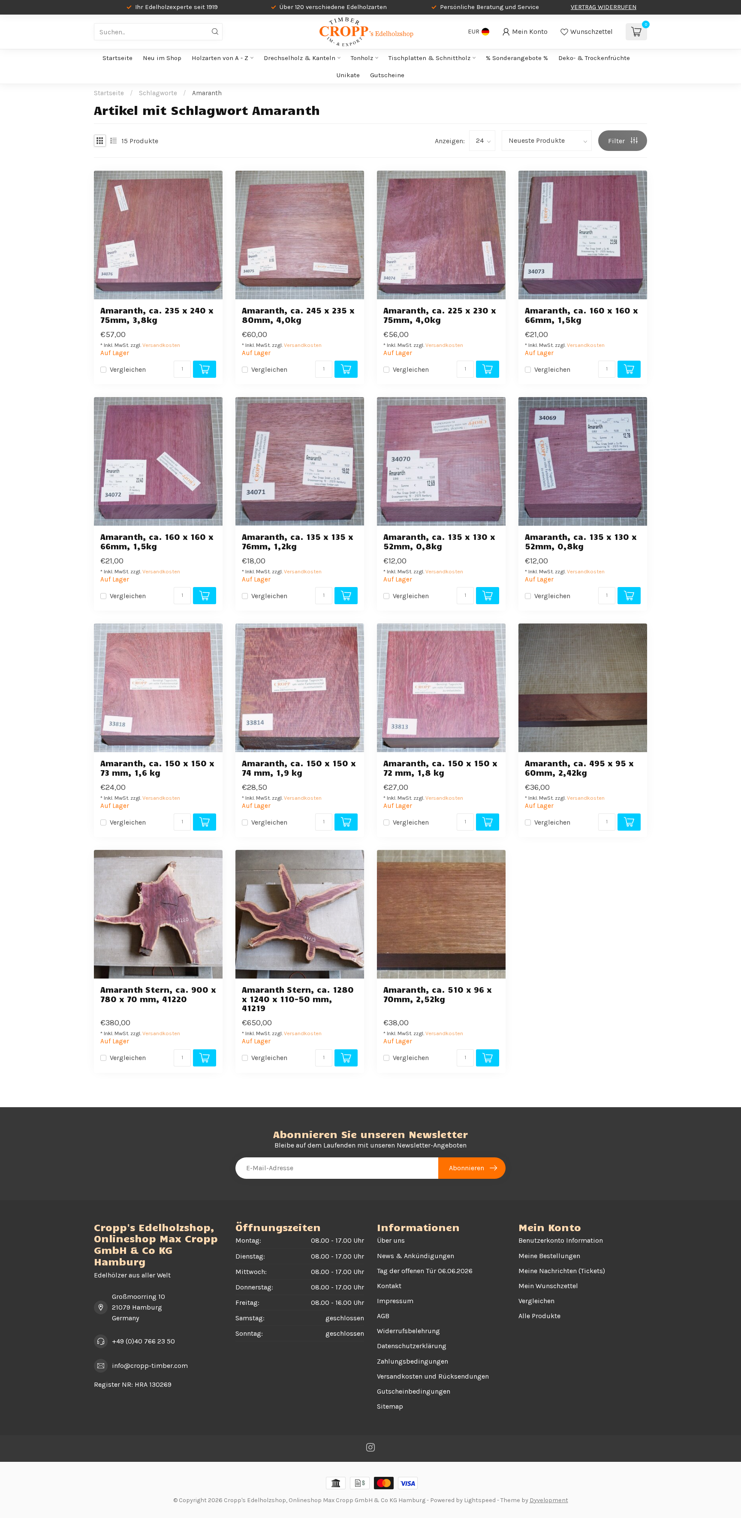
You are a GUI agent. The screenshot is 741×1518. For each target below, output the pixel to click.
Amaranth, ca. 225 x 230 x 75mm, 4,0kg (439, 315)
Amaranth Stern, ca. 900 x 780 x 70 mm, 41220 (158, 994)
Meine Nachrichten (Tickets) (561, 1271)
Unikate (348, 75)
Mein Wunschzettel (548, 1286)
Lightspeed (480, 1500)
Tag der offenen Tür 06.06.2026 (425, 1271)
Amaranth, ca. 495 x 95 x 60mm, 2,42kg (579, 768)
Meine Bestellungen (549, 1256)
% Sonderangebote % (517, 58)
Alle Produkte (539, 1316)
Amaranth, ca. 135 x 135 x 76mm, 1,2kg (297, 541)
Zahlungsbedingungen (412, 1361)
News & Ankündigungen (415, 1256)
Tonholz (362, 58)
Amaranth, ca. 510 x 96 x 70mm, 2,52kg (437, 994)
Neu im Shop (162, 58)
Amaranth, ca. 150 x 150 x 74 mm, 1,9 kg (299, 768)
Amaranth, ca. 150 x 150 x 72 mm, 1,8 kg (440, 768)
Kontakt (389, 1286)
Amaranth (207, 93)
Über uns (391, 1240)
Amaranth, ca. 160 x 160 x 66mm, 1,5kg (581, 315)
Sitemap (390, 1406)
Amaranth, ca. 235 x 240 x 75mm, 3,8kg (157, 315)
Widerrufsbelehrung (408, 1331)
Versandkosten (161, 345)
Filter (617, 141)
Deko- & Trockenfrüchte (594, 58)
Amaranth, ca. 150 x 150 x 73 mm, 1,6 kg (157, 768)
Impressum (395, 1301)
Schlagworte (158, 93)
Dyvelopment (549, 1500)
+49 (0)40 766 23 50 (143, 1341)
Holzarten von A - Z (220, 58)
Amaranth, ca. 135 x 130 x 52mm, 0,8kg (439, 541)
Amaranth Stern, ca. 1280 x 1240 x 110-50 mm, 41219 (298, 998)
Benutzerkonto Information (560, 1240)
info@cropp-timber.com (150, 1365)
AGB (383, 1316)
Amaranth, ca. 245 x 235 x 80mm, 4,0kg (298, 315)
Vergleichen (128, 369)
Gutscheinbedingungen (413, 1391)
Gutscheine (387, 75)
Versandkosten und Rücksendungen (433, 1376)
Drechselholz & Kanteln (299, 58)
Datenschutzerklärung (411, 1346)
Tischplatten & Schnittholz (429, 58)
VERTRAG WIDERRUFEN (603, 7)
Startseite (117, 58)
